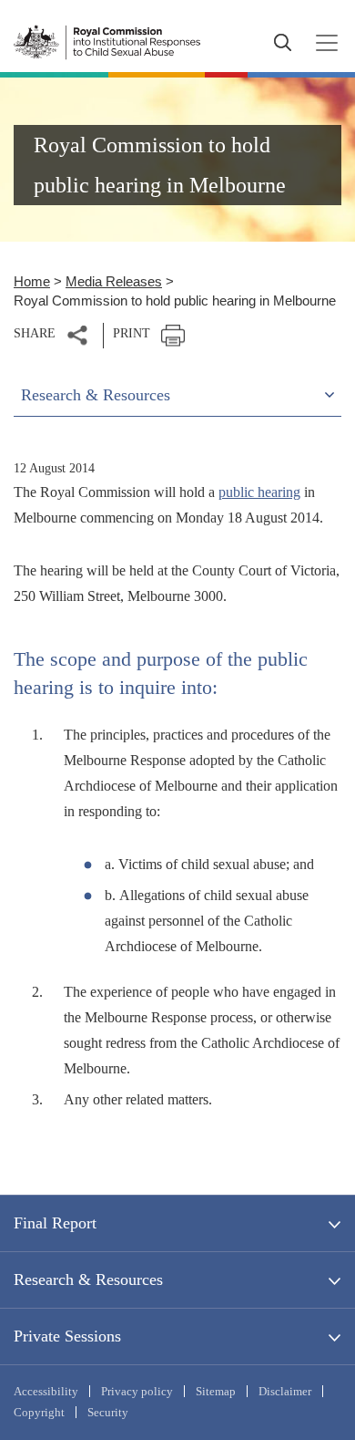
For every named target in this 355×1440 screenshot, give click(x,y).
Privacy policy (137, 1391)
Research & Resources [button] (95, 395)
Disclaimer (285, 1391)
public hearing (259, 492)
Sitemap (216, 1391)
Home (32, 281)
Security (107, 1412)
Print (131, 333)
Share (35, 333)
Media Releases (114, 281)
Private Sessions (67, 1336)
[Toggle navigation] (321, 43)
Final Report (55, 1223)
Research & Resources (88, 1279)
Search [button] (282, 43)
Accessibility (46, 1391)
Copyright (39, 1412)
